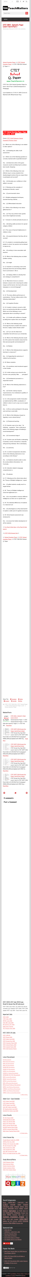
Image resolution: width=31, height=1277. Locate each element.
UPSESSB (25, 1221)
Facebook (13, 699)
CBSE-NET (11, 1202)
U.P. (4, 1219)
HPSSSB (11, 1208)
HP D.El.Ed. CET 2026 (8, 1024)
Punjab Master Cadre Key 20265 (11, 1140)
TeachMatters (13, 1273)
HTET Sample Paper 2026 (9, 1046)
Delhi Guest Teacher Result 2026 (11, 1131)
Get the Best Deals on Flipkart (11, 1237)
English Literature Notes (9, 1168)
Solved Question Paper (9, 62)
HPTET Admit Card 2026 (9, 1105)
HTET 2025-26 (6, 1035)
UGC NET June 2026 (8, 1022)
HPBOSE (16, 1206)
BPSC (4, 1202)
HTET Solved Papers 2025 (9, 1045)
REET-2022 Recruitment (8, 1061)
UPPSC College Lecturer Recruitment (11, 1092)
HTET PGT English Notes (9, 1169)
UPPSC (20, 1221)
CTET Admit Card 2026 (8, 1103)
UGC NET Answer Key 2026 (10, 1151)
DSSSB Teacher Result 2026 (10, 1127)
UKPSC (5, 1221)
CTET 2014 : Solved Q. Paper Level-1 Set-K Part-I (13, 25)
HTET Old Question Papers (10, 1048)
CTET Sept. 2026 (7, 1019)
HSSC (21, 1208)
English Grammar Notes (9, 1166)
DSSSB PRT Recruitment (9, 1067)
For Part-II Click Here (10, 527)
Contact (13, 1275)
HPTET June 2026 (7, 1020)
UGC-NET (23, 1219)
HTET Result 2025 (7, 1037)
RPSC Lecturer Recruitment (9, 1077)
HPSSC (5, 1208)
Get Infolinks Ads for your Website (12, 1239)
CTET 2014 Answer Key (11, 533)
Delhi (19, 1205)
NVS (4, 1213)
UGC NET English (12, 1219)
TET (27, 1217)
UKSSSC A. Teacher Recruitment (10, 1073)
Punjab (23, 1213)
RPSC (9, 1215)
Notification (9, 1213)
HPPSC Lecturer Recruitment (9, 1081)
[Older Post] (27, 793)
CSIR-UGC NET (23, 1202)
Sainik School (25, 1214)
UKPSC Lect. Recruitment (9, 1071)
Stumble (14, 701)
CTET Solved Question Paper (13, 705)
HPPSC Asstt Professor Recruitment (11, 1087)
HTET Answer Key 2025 (9, 1041)
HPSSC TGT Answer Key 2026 (10, 1143)
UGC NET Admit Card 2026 (10, 1107)
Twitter (21, 699)
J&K (18, 1211)
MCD (24, 1211)
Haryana (12, 1211)
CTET (6, 704)
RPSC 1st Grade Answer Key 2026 (11, 1153)
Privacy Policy (20, 1273)
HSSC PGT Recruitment (8, 1065)
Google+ (7, 701)
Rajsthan (14, 1214)
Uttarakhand (6, 1223)
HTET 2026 (6, 1017)
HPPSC (22, 1206)
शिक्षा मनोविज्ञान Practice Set (16, 1223)
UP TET (10, 1221)
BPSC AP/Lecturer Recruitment (10, 1083)
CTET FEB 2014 (12, 704)
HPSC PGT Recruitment (8, 1063)
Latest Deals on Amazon (10, 1235)
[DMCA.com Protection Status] (9, 1268)
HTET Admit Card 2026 (8, 1039)
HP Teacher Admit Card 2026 (10, 1109)
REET (4, 1214)
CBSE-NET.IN (7, 1230)
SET (19, 1214)
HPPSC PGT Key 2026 (9, 1141)
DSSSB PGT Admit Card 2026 (10, 1111)
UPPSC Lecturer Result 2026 (10, 1129)
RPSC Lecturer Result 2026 (10, 1125)
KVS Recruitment (7, 1059)
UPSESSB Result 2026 (9, 1119)
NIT (27, 1211)
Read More (9, 725)
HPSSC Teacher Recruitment (9, 1079)
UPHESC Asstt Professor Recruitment (11, 1089)
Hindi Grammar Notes (8, 1164)
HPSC (26, 1206)
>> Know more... (24, 1094)
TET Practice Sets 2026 (9, 1028)
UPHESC (15, 1221)
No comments (22, 29)
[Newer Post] (4, 793)
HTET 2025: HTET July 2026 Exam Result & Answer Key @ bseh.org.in (13, 1003)
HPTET (16, 1208)
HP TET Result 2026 (8, 1117)
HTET (5, 1211)
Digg (20, 701)
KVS (20, 1211)
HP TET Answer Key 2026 (9, 1145)
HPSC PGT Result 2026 (9, 1123)
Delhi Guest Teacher (8, 1026)
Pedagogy (17, 1213)
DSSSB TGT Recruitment (9, 1069)
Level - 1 (23, 705)
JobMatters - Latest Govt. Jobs (12, 1232)
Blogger (23, 1275)
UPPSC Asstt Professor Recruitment (11, 1090)
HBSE (11, 1206)
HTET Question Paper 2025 (10, 1043)
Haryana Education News (10, 1234)
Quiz (27, 1213)
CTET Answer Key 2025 (9, 1149)
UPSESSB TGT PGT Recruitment (11, 1075)
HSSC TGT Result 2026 (9, 1121)
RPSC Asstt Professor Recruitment (11, 1085)
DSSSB (12, 1205)
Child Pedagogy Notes (8, 1162)
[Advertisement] (15, 46)
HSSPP (26, 1208)
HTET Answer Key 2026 (9, 1147)
